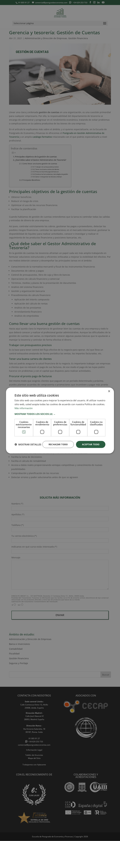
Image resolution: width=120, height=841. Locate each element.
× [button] (109, 391)
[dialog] (60, 421)
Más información (24, 408)
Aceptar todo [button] (91, 444)
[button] (60, 413)
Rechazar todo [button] (58, 444)
